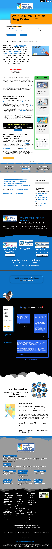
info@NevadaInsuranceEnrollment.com (26, 541)
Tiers (4, 101)
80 (37, 146)
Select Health (36, 459)
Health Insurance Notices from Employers (42, 109)
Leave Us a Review (8, 343)
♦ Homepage (18, 497)
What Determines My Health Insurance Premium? (17, 179)
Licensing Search (42, 255)
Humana (11, 468)
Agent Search (10, 254)
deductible (10, 87)
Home (7, 30)
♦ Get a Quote (30, 500)
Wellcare (35, 468)
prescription (23, 110)
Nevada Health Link (8, 458)
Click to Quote (26, 168)
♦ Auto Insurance (7, 497)
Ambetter (29, 459)
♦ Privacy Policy (19, 501)
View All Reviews (8, 335)
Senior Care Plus (19, 468)
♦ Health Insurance (8, 495)
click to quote (18, 130)
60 (43, 143)
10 (39, 141)
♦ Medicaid (6, 499)
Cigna (30, 468)
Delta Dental (21, 481)
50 (40, 143)
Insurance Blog (14, 30)
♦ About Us (18, 499)
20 (42, 141)
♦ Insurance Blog (31, 502)
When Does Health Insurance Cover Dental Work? (17, 185)
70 (46, 143)
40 (37, 143)
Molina (42, 459)
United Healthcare (26, 466)
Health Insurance (17, 26)
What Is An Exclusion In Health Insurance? (15, 181)
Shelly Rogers (16, 21)
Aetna (13, 459)
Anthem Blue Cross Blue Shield (22, 458)
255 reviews (6, 328)
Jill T (35, 334)
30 (45, 141)
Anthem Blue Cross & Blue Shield (12, 466)
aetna (26, 468)
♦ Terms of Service (20, 508)
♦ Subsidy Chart (31, 495)
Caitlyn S (19, 325)
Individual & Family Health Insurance (19, 189)
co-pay (29, 105)
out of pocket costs (29, 28)
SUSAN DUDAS (20, 354)
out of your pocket (15, 51)
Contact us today (20, 149)
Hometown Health (20, 459)
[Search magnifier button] (48, 183)
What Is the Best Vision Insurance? (13, 183)
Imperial (5, 461)
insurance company (12, 53)
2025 (13, 28)
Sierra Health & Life (37, 458)
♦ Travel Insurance (8, 519)
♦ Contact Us (18, 503)
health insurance (19, 28)
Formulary (25, 101)
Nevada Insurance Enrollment (26, 526)
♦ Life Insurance (7, 517)
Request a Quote (42, 205)
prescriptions (38, 28)
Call (42, 1)
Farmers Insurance (8, 473)
